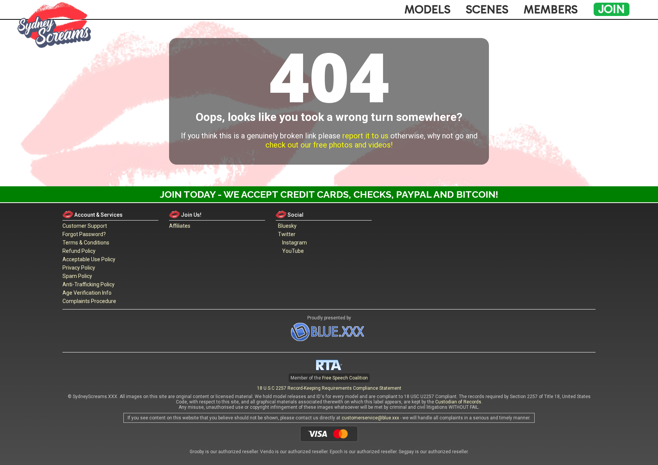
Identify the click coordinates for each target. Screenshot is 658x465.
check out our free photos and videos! (329, 144)
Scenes (487, 9)
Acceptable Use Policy (88, 259)
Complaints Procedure (89, 301)
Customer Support (84, 226)
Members (551, 9)
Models (427, 9)
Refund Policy (79, 251)
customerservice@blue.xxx (370, 418)
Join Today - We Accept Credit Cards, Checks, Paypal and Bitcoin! (329, 194)
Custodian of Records (458, 402)
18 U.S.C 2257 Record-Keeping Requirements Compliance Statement (329, 388)
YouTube (292, 251)
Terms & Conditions (85, 243)
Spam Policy (77, 276)
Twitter (285, 234)
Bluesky (286, 226)
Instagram (293, 243)
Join (611, 9)
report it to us (365, 135)
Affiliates (179, 226)
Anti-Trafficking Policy (88, 284)
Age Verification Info (87, 293)
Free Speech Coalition (345, 378)
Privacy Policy (78, 268)
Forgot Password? (84, 234)
